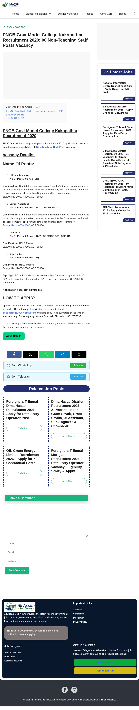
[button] (134, 13)
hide (36, 107)
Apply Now (129, 98)
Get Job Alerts (105, 662)
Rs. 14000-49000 (20, 225)
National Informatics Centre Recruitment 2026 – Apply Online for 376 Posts (117, 87)
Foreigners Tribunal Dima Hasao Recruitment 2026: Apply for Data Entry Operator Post (22, 410)
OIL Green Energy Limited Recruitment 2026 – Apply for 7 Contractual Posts (22, 457)
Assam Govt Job (16, 27)
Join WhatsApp (105, 670)
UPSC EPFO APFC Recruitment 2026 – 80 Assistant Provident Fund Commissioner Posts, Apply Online (118, 186)
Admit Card (106, 13)
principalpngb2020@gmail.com (19, 312)
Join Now (78, 365)
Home (15, 13)
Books (122, 13)
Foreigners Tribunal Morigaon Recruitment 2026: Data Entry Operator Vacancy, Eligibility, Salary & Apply (67, 461)
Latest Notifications (36, 13)
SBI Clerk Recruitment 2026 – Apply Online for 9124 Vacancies (116, 210)
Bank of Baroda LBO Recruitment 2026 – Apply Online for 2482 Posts (118, 109)
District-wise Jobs (68, 13)
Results (89, 13)
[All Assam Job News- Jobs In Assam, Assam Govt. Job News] (10, 4)
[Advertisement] (46, 75)
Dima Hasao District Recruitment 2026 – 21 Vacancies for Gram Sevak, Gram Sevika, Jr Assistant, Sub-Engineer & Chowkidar (67, 414)
